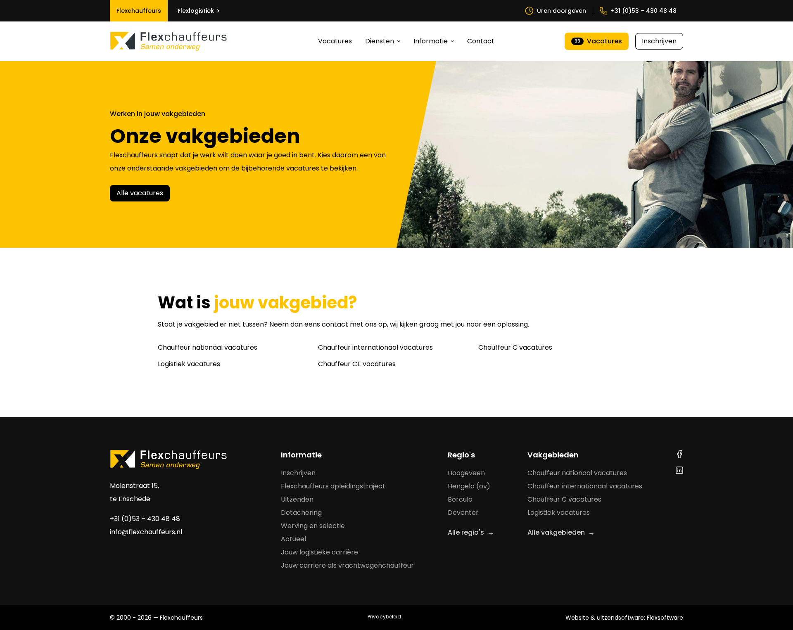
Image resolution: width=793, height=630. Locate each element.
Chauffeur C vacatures (515, 347)
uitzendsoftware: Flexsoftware (640, 617)
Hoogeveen (466, 473)
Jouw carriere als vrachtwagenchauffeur (347, 565)
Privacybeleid (384, 616)
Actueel (293, 539)
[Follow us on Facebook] (679, 454)
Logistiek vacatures (189, 364)
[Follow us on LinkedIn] (679, 470)
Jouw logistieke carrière (319, 552)
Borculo (460, 499)
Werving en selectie (313, 526)
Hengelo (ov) (469, 486)
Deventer (463, 512)
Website (577, 617)
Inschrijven (659, 41)
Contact (480, 41)
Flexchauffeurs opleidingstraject (333, 486)
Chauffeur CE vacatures (357, 364)
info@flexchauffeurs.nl (146, 532)
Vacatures (335, 41)
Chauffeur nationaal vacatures (207, 347)
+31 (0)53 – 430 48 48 (145, 518)
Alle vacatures (139, 193)
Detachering (301, 512)
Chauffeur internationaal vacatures (375, 347)
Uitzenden (297, 499)
